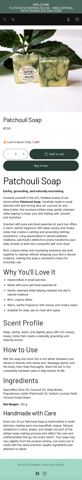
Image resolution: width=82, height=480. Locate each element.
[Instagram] (44, 473)
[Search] (13, 19)
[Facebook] (37, 473)
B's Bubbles (33, 464)
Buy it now (41, 165)
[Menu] (4, 19)
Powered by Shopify (52, 464)
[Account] (68, 19)
